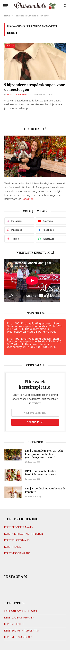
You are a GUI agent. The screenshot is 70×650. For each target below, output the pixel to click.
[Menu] (5, 5)
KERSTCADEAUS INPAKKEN (19, 617)
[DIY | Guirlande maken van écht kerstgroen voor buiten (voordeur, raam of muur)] (13, 454)
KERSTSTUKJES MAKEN (17, 540)
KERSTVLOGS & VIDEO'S (18, 637)
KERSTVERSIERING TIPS (17, 553)
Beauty (10, 46)
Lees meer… (28, 199)
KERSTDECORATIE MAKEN (18, 527)
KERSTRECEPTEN (13, 624)
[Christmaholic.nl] (35, 5)
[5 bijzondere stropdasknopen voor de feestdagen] (35, 61)
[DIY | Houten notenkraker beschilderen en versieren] (13, 475)
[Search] (65, 5)
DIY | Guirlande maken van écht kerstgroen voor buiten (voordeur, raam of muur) (44, 454)
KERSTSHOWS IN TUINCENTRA (21, 630)
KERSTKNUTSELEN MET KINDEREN (23, 533)
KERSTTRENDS (12, 546)
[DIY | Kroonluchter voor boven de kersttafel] (13, 492)
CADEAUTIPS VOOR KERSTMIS (21, 611)
